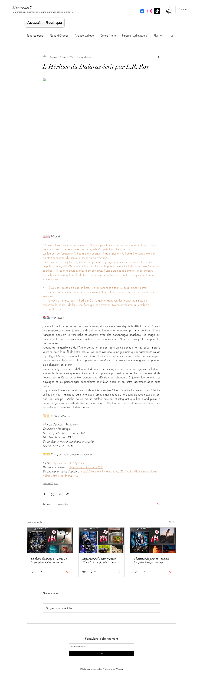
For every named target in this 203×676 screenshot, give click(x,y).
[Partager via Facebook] (44, 494)
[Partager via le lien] (67, 494)
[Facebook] (142, 11)
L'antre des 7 (22, 7)
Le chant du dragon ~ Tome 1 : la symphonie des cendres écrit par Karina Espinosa (49, 560)
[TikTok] (157, 11)
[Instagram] (150, 11)
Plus (156, 35)
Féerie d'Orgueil (58, 35)
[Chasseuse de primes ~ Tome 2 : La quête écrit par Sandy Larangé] (153, 540)
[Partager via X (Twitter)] (52, 494)
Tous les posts (35, 35)
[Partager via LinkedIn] (59, 494)
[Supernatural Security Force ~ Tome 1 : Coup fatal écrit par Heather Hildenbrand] (101, 540)
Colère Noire (108, 35)
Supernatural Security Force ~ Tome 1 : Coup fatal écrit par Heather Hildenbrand (100, 560)
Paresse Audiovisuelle (134, 35)
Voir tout (172, 521)
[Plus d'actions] (158, 57)
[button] (169, 10)
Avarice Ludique (84, 35)
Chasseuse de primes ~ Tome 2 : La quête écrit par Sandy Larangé (152, 560)
